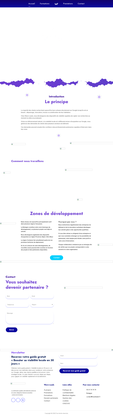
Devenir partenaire (51, 398)
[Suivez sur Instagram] (18, 400)
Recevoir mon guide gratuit (74, 371)
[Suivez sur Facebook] (13, 400)
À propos (47, 390)
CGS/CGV (66, 403)
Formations (44, 3)
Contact (81, 3)
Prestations (68, 3)
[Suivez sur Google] (23, 400)
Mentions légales (69, 395)
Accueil (32, 3)
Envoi (11, 329)
